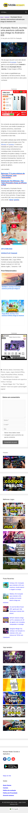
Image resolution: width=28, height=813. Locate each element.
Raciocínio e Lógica (12, 377)
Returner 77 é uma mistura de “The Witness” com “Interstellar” (13, 175)
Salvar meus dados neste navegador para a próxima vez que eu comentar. (14, 435)
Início (1, 17)
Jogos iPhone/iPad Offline (9, 374)
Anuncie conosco (8, 795)
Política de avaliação (9, 790)
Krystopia (13, 62)
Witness (3, 144)
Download (16, 369)
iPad (21, 369)
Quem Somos (7, 785)
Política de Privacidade (10, 793)
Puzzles (3, 377)
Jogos (8, 372)
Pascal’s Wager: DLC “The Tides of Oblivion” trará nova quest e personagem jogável (14, 386)
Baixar (11, 369)
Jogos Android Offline (17, 372)
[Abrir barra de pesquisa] (26, 12)
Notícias (20, 374)
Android (7, 17)
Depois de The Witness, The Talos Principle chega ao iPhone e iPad (14, 183)
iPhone (3, 372)
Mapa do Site (7, 775)
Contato (5, 788)
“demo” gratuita (14, 200)
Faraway (11, 144)
